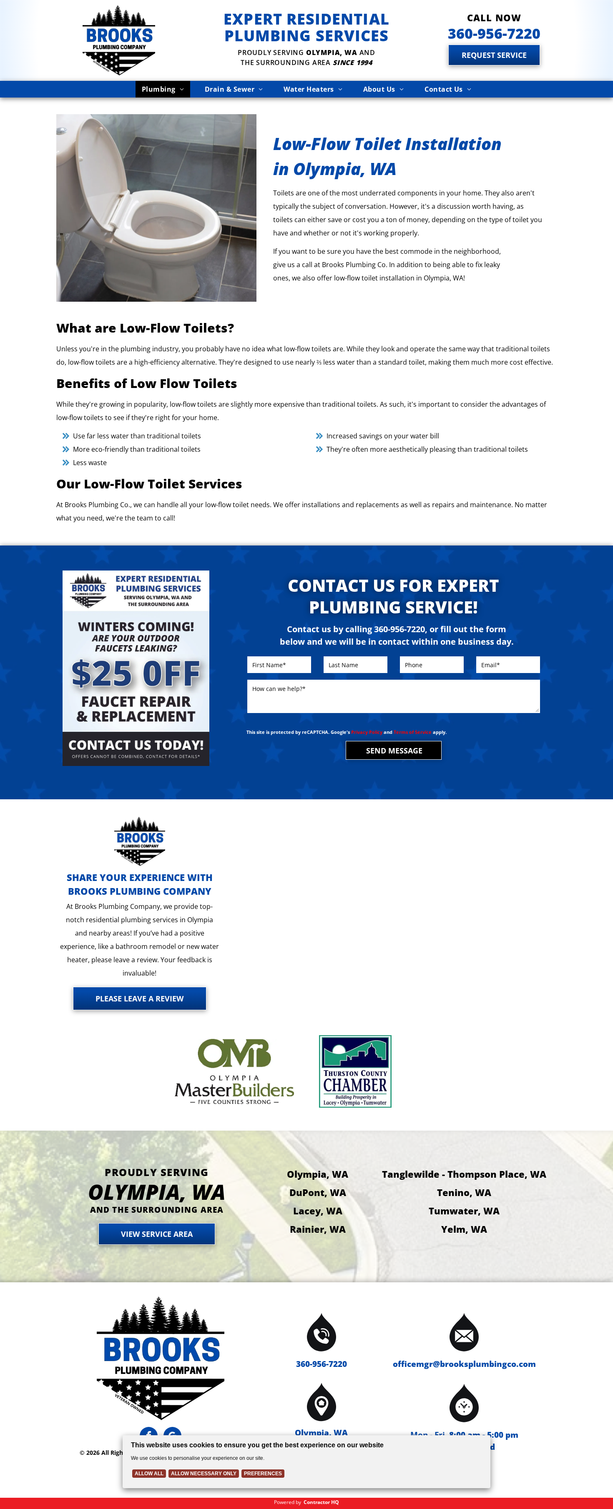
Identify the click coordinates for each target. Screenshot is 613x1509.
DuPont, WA (317, 1192)
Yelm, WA (464, 1229)
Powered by (287, 1502)
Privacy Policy (366, 732)
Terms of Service (413, 732)
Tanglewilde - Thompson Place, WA (464, 1174)
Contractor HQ (321, 1502)
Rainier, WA (318, 1229)
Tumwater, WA (464, 1210)
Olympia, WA (317, 1174)
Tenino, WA (464, 1192)
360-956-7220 (321, 1364)
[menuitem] (162, 89)
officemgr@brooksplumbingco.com (464, 1364)
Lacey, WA (317, 1210)
